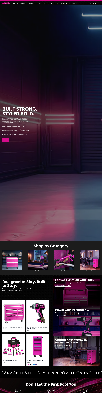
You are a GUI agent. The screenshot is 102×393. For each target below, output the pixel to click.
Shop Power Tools (61, 315)
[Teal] (34, 364)
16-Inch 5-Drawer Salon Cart (35, 360)
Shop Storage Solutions (63, 285)
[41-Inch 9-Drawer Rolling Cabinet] (13, 313)
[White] (32, 364)
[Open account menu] (95, 3)
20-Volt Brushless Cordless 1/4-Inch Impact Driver (37, 327)
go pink (6, 140)
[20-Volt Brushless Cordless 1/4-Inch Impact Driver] (38, 313)
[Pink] (28, 364)
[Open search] (93, 3)
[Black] (30, 364)
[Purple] (35, 364)
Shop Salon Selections (62, 345)
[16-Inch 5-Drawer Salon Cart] (38, 346)
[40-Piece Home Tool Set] (13, 346)
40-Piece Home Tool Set (10, 360)
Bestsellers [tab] (6, 298)
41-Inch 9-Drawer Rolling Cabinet (12, 327)
